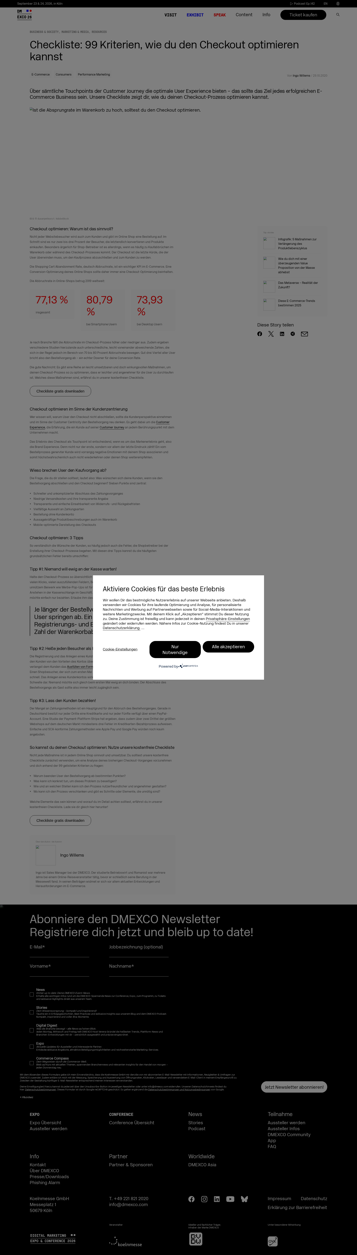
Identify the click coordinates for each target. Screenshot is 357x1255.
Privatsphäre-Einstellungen (228, 619)
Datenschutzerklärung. (121, 628)
